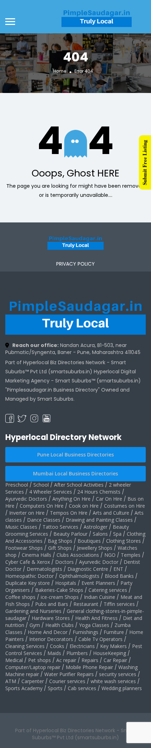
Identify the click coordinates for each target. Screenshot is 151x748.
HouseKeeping (109, 653)
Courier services (67, 681)
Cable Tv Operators (100, 639)
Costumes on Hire (124, 505)
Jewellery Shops (94, 548)
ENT (118, 569)
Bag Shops (60, 540)
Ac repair (66, 660)
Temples (130, 555)
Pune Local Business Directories (75, 454)
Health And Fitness (96, 618)
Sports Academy (23, 688)
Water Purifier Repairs (69, 674)
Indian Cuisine (99, 597)
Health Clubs (59, 625)
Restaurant (85, 604)
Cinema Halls (36, 555)
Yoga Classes (94, 625)
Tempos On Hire (68, 512)
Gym (34, 625)
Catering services (107, 590)
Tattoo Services (60, 526)
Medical (14, 660)
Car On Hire (109, 498)
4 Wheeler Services (50, 491)
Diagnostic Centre (87, 569)
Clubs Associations (78, 555)
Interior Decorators (51, 639)
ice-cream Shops (60, 597)
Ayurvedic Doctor (98, 562)
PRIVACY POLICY (75, 263)
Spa (117, 533)
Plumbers (77, 653)
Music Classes (21, 526)
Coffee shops (20, 597)
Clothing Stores (123, 540)
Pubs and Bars (51, 604)
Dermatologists (44, 569)
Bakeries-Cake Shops (59, 590)
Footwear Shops (24, 548)
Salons (100, 533)
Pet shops (39, 660)
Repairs (89, 660)
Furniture (114, 632)
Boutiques (89, 540)
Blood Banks (119, 576)
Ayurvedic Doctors (26, 498)
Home (59, 71)
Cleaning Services (25, 646)
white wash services (113, 681)
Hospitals (65, 583)
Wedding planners (121, 688)
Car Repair (115, 660)
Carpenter (32, 681)
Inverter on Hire (27, 512)
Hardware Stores (51, 618)
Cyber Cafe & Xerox (27, 562)
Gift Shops (60, 548)
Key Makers (113, 646)
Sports (55, 688)
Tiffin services (119, 604)
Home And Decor (47, 632)
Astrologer (95, 526)
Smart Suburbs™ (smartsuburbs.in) (98, 380)
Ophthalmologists (79, 576)
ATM (10, 681)
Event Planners (98, 583)
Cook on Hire (84, 505)
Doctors (64, 562)
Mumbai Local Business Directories (75, 473)
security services (117, 674)
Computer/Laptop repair (32, 667)
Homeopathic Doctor (29, 576)
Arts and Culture (111, 512)
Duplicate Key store (27, 583)
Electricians (82, 646)
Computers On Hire (42, 505)
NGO (110, 555)
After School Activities (79, 484)
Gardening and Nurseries (33, 611)
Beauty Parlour (70, 533)
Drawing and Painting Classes (99, 519)
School (41, 484)
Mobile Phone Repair (89, 667)
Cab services (82, 688)
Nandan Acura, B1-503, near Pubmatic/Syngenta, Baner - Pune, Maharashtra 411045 (72, 349)
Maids (54, 653)
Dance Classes (43, 519)
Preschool (16, 484)
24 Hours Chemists (98, 491)
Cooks (57, 646)
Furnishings (85, 632)
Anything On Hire (71, 498)
